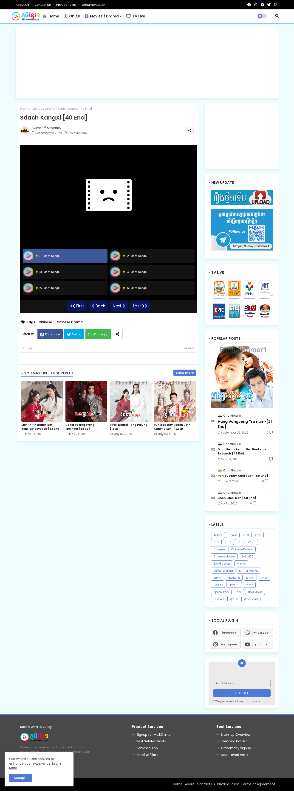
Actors (217, 535)
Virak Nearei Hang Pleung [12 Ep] (128, 427)
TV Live (138, 16)
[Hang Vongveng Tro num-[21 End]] (242, 377)
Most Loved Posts (235, 754)
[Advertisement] (147, 63)
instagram (229, 644)
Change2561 (246, 542)
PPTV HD (234, 585)
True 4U (218, 599)
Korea (217, 578)
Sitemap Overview (235, 734)
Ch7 (216, 542)
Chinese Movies (224, 556)
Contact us (42, 5)
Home (53, 16)
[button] (277, 15)
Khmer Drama (223, 571)
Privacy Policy (66, 5)
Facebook (52, 334)
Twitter (77, 334)
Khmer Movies (248, 571)
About (190, 784)
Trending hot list (234, 741)
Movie (250, 578)
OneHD (218, 585)
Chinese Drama (43, 108)
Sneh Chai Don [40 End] (237, 498)
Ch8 (228, 542)
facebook (229, 633)
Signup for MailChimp (153, 734)
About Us (23, 5)
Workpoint (251, 599)
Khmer (241, 563)
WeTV (234, 599)
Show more (185, 372)
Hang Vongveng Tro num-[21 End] (245, 424)
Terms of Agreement (258, 784)
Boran (233, 535)
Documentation (93, 5)
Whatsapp (100, 334)
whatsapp (261, 633)
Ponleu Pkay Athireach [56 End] (243, 476)
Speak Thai (221, 592)
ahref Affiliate (147, 754)
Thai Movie (255, 592)
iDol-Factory (222, 563)
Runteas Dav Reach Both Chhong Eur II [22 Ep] (172, 427)
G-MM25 (247, 556)
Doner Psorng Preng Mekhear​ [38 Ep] (80, 427)
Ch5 (258, 535)
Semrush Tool (147, 748)
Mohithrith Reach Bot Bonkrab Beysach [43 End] (41, 427)
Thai (238, 592)
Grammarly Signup (236, 748)
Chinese (45, 322)
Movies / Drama (104, 16)
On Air (74, 16)
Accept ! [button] (20, 777)
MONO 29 (234, 578)
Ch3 (246, 535)
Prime (249, 585)
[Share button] (117, 334)
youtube (261, 644)
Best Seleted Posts (151, 741)
